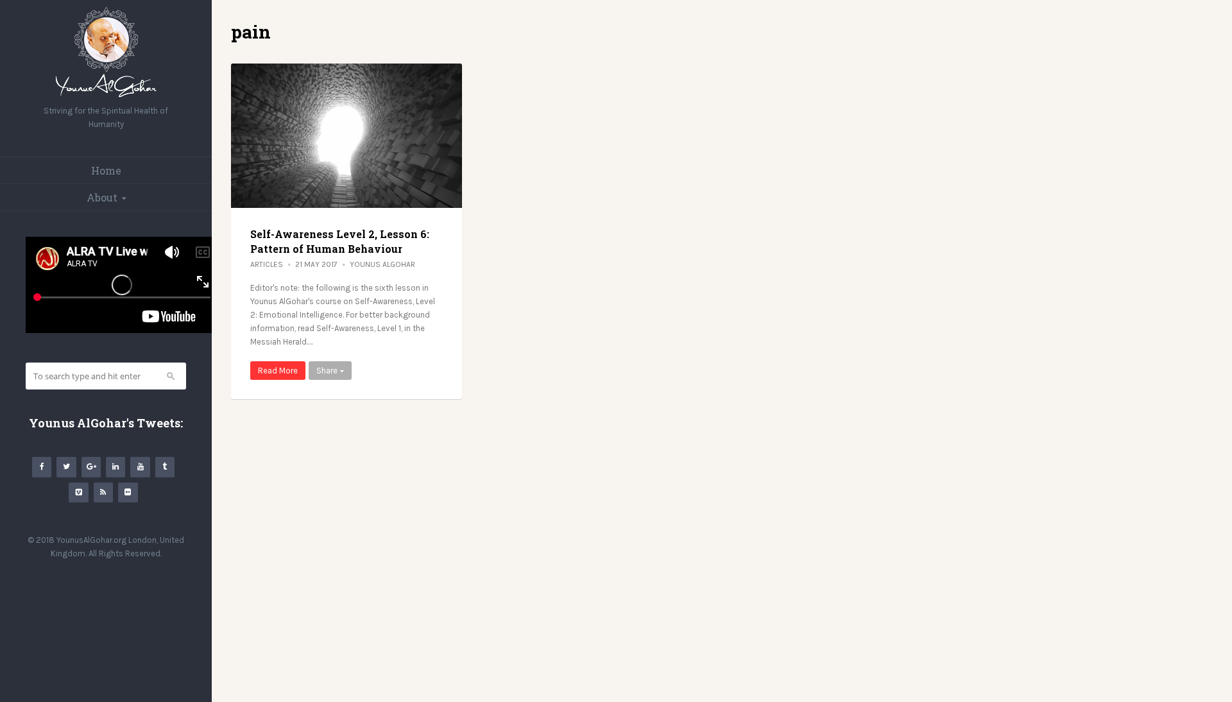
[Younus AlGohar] (106, 97)
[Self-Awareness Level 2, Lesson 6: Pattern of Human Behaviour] (346, 136)
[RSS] (103, 492)
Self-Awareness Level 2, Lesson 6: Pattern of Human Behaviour (339, 241)
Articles (266, 264)
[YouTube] (140, 467)
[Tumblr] (165, 467)
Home (106, 170)
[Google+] (91, 467)
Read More (278, 370)
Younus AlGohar (382, 264)
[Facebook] (41, 467)
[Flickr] (127, 492)
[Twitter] (66, 467)
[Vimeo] (78, 492)
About (102, 197)
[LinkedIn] (115, 467)
